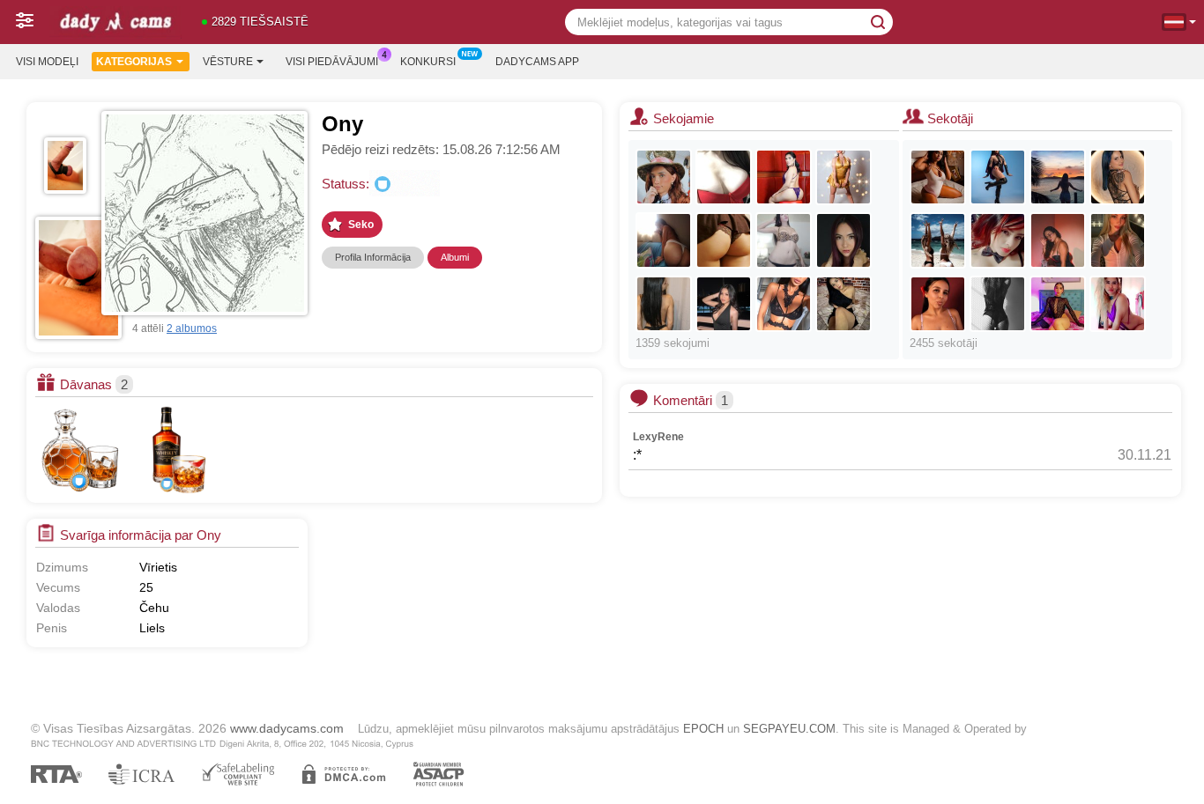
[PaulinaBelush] (843, 177)
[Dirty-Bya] (663, 304)
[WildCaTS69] (938, 240)
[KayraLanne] (1117, 177)
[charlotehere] (663, 240)
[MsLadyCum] (783, 240)
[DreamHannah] (663, 177)
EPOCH (703, 728)
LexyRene (658, 437)
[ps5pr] (723, 177)
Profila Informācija (373, 257)
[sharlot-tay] (1057, 177)
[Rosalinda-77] (1057, 240)
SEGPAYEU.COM (789, 728)
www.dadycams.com (287, 728)
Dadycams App (537, 61)
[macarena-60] (783, 304)
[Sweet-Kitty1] (843, 304)
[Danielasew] (938, 304)
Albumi (455, 257)
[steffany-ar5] (1057, 304)
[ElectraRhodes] (998, 177)
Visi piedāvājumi (332, 61)
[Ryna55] (938, 177)
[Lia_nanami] (843, 240)
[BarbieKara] (1117, 240)
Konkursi (428, 61)
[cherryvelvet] (998, 240)
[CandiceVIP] (723, 240)
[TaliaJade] (998, 304)
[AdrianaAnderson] (723, 304)
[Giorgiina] (1117, 304)
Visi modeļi (47, 61)
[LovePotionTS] (783, 177)
